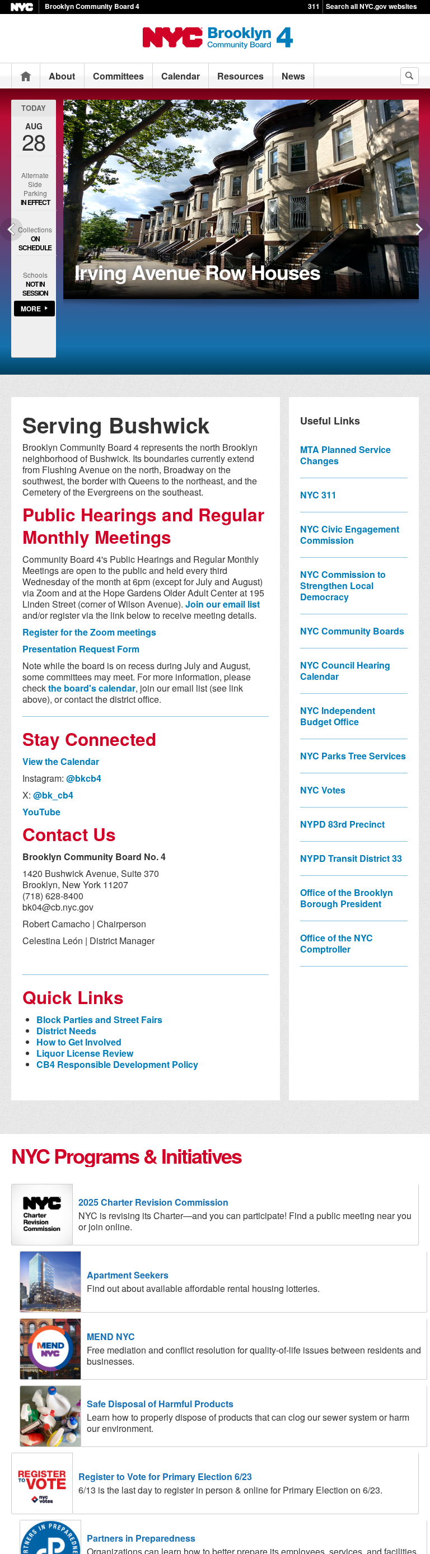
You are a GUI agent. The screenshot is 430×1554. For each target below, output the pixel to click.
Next (418, 229)
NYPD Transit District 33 (351, 858)
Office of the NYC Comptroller (336, 943)
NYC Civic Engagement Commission (349, 534)
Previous (11, 229)
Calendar (180, 75)
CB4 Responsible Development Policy (117, 1064)
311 (314, 6)
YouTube (41, 811)
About (62, 75)
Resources (240, 75)
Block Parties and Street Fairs (99, 1019)
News (293, 75)
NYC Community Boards (352, 630)
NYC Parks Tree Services (353, 755)
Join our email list (222, 604)
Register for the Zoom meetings (89, 632)
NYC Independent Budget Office (337, 716)
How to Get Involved (78, 1041)
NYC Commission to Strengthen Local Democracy (343, 585)
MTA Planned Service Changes (345, 455)
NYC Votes (322, 789)
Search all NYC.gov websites (371, 6)
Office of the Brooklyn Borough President (346, 898)
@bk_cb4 (53, 794)
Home (25, 75)
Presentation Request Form (80, 648)
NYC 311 (318, 494)
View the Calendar (60, 761)
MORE (31, 344)
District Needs (66, 1030)
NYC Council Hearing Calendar (345, 671)
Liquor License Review (84, 1053)
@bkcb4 (83, 778)
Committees (118, 75)
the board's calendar (91, 688)
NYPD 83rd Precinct (342, 824)
